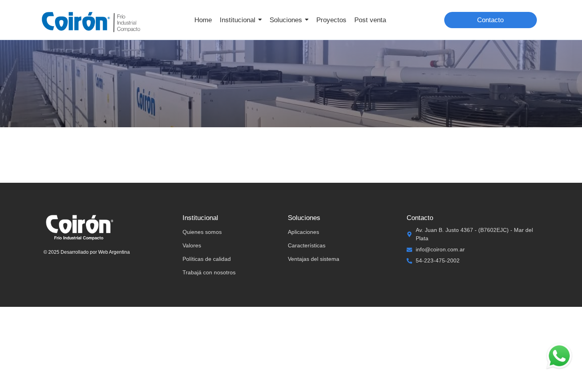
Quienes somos (202, 232)
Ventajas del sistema (313, 259)
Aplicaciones (303, 232)
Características (306, 245)
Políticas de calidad (207, 259)
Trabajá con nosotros (209, 272)
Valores (192, 245)
